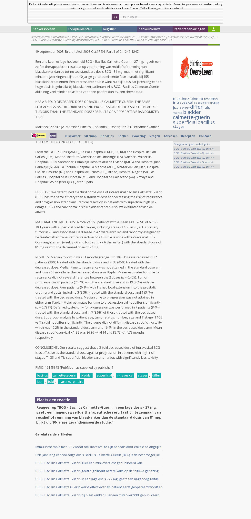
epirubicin (213, 102)
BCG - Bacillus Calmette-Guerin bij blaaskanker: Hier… (66, 40)
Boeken (122, 136)
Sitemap (90, 136)
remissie (177, 113)
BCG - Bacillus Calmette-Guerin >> (194, 153)
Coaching (139, 136)
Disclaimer (73, 136)
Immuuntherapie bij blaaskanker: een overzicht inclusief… (178, 37)
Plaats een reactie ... (55, 399)
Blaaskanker (61, 37)
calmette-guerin (64, 375)
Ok (115, 17)
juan (40, 381)
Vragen (154, 136)
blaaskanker (200, 102)
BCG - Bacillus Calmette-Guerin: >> (194, 148)
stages (143, 375)
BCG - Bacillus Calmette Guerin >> (194, 162)
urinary (185, 108)
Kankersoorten (40, 37)
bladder (86, 375)
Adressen (170, 136)
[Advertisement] (196, 233)
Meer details (130, 17)
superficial (104, 375)
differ (156, 375)
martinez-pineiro (70, 381)
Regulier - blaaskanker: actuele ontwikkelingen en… (105, 37)
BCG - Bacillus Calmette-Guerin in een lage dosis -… (137, 40)
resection (211, 99)
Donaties (107, 136)
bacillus (42, 375)
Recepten (188, 136)
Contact (205, 136)
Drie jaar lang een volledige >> (192, 144)
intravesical (124, 375)
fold (51, 381)
